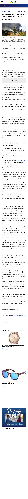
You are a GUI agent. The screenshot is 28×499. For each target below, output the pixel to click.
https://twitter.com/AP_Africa (19, 315)
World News (6, 11)
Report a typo (4, 322)
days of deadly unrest (20, 160)
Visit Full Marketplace (22, 330)
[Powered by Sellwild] (24, 406)
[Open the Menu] (2, 2)
